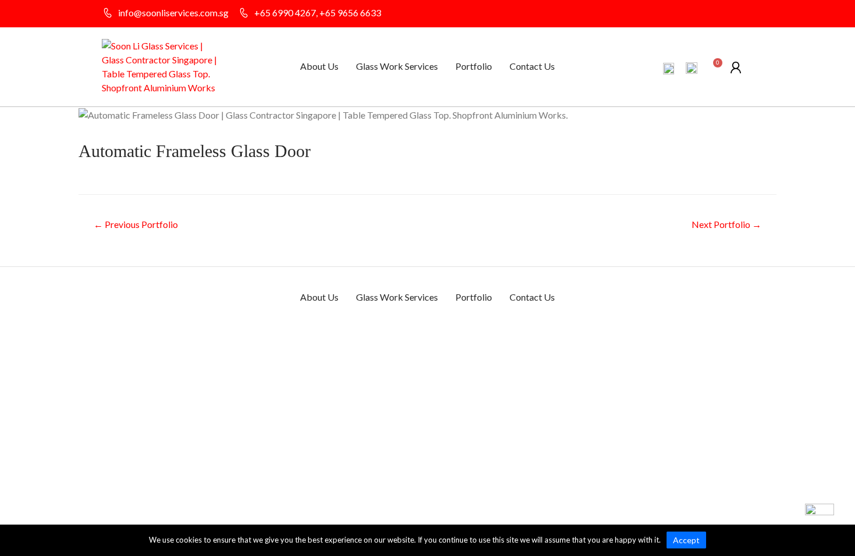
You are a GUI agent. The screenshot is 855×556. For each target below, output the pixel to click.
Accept (686, 540)
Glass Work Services (397, 66)
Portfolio (473, 66)
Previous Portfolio (136, 224)
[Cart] (713, 68)
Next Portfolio (726, 224)
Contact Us (532, 66)
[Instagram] (747, 14)
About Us (319, 66)
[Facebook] (727, 14)
